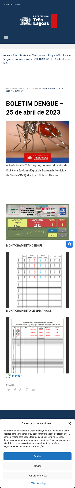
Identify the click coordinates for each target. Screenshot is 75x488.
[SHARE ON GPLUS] (21, 389)
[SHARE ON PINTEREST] (27, 389)
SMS (22, 91)
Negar (37, 465)
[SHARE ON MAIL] (33, 389)
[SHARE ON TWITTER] (8, 389)
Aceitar (37, 456)
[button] (70, 423)
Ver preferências (37, 475)
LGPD (32, 483)
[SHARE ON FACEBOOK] (14, 389)
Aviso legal (41, 483)
